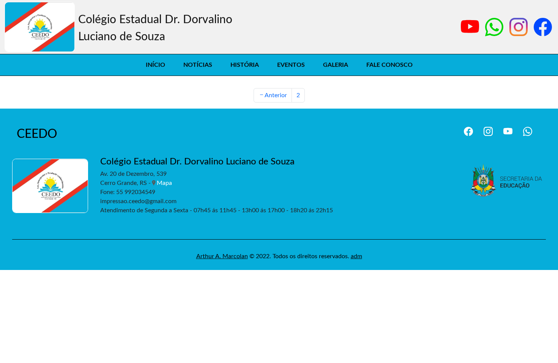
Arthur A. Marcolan (222, 256)
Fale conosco (389, 65)
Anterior (276, 95)
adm (356, 256)
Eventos (291, 65)
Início (155, 65)
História (244, 65)
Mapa (164, 183)
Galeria (335, 65)
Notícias (197, 65)
